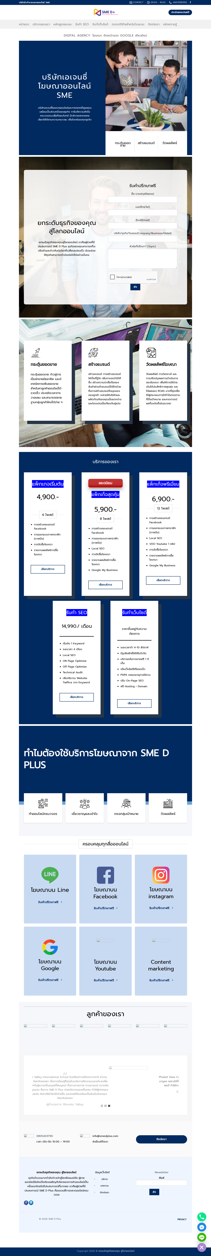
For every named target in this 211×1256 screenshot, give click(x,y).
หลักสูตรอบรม (62, 24)
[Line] (201, 1237)
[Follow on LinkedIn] (31, 1203)
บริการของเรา (41, 24)
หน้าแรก (24, 24)
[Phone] (201, 1216)
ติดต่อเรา (154, 24)
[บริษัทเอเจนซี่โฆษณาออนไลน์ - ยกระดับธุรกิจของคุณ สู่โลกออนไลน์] (106, 12)
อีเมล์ (161, 1178)
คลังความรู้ (170, 24)
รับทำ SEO (82, 24)
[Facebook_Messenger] (201, 1227)
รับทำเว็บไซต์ (100, 24)
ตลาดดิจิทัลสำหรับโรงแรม (128, 24)
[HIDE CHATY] (201, 1247)
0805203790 (44, 1137)
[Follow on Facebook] (190, 2)
